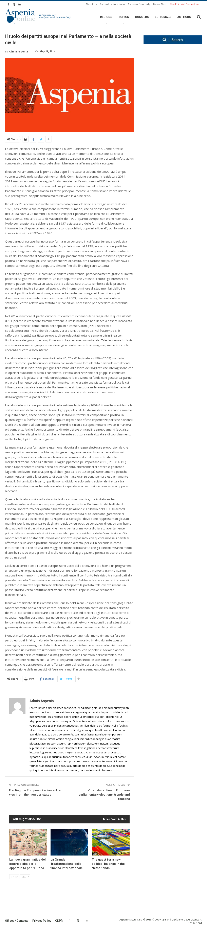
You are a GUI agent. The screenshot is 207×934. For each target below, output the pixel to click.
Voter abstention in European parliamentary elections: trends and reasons (104, 795)
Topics (123, 17)
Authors (184, 17)
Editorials (163, 17)
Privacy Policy (41, 920)
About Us (91, 4)
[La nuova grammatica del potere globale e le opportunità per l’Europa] (28, 842)
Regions (106, 17)
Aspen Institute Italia (112, 4)
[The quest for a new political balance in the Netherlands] (110, 842)
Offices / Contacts (16, 920)
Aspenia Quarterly (139, 4)
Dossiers (142, 17)
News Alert (159, 4)
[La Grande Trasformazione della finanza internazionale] (69, 842)
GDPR (59, 920)
